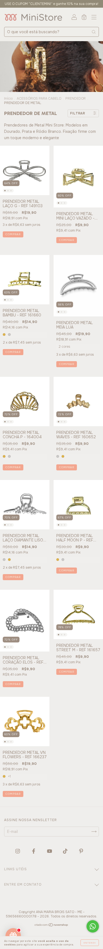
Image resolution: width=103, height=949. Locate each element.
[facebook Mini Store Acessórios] (34, 851)
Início (8, 98)
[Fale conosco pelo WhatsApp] (93, 926)
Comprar (13, 234)
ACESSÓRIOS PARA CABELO (39, 98)
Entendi (89, 942)
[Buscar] (93, 31)
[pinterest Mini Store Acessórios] (81, 851)
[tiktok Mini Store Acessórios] (66, 851)
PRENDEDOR (75, 98)
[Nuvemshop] (51, 925)
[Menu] (94, 17)
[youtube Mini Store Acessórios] (50, 851)
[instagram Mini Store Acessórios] (18, 851)
